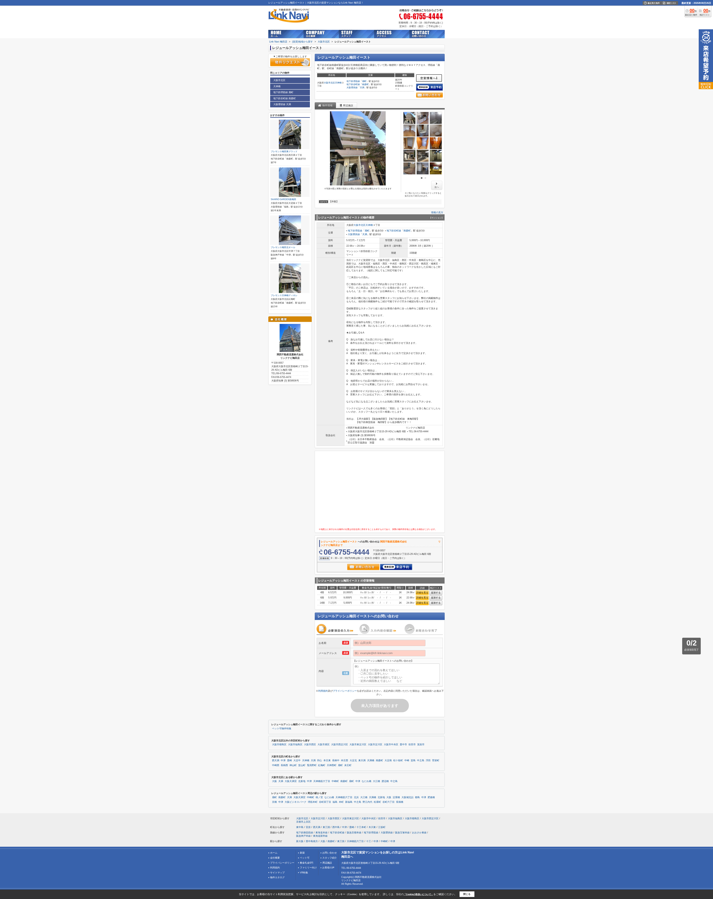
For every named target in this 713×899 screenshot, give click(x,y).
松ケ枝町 (398, 760)
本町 (341, 802)
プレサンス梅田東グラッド (284, 151)
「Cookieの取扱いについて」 (418, 894)
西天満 (275, 760)
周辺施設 (327, 862)
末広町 (347, 765)
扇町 (364, 81)
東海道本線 (321, 832)
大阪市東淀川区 (357, 744)
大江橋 (376, 781)
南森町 (365, 84)
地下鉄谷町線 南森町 (284, 98)
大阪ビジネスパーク (295, 802)
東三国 (326, 827)
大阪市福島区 (295, 744)
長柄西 (284, 765)
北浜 (356, 797)
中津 (283, 760)
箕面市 (420, 744)
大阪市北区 (329, 82)
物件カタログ (277, 877)
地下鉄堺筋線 (353, 81)
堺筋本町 (313, 802)
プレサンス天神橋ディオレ (284, 295)
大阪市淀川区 (375, 744)
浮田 (428, 760)
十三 (368, 841)
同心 (319, 760)
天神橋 (338, 82)
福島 (335, 802)
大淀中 (297, 760)
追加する (436, 592)
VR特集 (304, 872)
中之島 (420, 760)
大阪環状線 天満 (282, 104)
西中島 (336, 827)
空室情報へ (428, 78)
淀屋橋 (396, 797)
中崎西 (275, 765)
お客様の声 (328, 867)
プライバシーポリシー (345, 690)
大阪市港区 (324, 744)
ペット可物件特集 (281, 728)
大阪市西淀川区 (339, 744)
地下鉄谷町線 (353, 84)
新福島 (348, 802)
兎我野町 (312, 765)
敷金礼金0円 (306, 862)
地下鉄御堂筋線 (304, 832)
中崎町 (335, 781)
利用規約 (323, 690)
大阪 (274, 781)
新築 (302, 852)
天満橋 (370, 760)
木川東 (372, 827)
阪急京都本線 (354, 832)
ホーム (273, 852)
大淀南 (388, 760)
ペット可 (305, 857)
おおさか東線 (419, 832)
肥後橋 (431, 797)
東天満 (362, 760)
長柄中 (335, 760)
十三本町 (361, 827)
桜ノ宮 (319, 797)
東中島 (299, 827)
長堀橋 (399, 802)
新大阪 (299, 841)
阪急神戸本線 (303, 835)
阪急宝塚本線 (402, 832)
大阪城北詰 (407, 797)
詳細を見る (422, 592)
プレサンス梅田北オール (283, 247)
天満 (362, 87)
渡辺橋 (385, 781)
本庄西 (344, 760)
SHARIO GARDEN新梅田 (283, 199)
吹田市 (412, 744)
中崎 (406, 760)
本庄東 (327, 760)
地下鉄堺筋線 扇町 (283, 92)
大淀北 (353, 760)
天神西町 (331, 765)
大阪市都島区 (279, 744)
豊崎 (289, 760)
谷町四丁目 (325, 802)
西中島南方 (312, 841)
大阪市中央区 (391, 744)
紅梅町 (321, 765)
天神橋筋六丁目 (321, 781)
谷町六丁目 (388, 802)
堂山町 (301, 765)
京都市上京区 (303, 821)
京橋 (274, 802)
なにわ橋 (366, 781)
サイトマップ (277, 872)
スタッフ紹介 (329, 857)
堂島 (413, 760)
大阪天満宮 (291, 781)
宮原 (308, 827)
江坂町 (381, 827)
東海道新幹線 (320, 835)
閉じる (467, 894)
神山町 (293, 765)
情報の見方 (437, 212)
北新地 (301, 781)
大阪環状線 (352, 87)
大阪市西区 (310, 744)
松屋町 (377, 802)
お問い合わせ (329, 852)
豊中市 (403, 744)
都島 (417, 797)
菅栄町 (435, 760)
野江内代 (367, 802)
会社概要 (275, 857)
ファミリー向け (308, 867)
